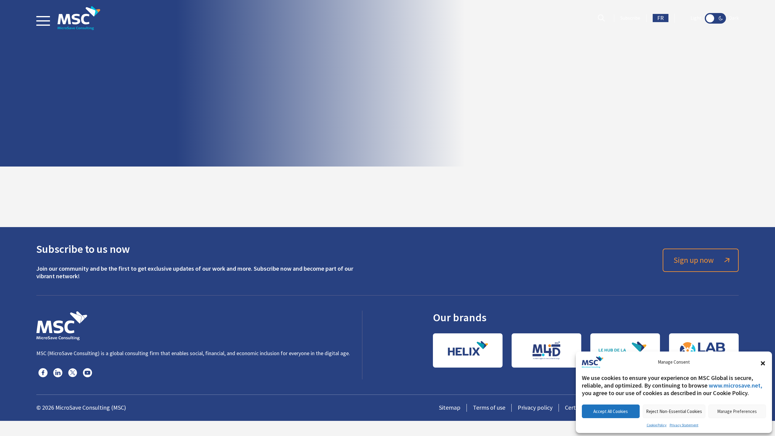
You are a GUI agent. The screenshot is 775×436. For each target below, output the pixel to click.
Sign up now (694, 260)
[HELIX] (468, 350)
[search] (603, 18)
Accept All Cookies (610, 411)
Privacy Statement (684, 425)
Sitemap (449, 407)
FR (660, 18)
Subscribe (630, 18)
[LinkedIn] (57, 372)
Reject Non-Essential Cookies (674, 411)
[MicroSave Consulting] (61, 325)
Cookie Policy (657, 425)
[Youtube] (87, 372)
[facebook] (43, 372)
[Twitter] (72, 372)
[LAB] (704, 350)
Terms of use (489, 407)
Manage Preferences (737, 411)
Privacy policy (535, 407)
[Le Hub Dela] (625, 350)
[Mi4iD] (546, 350)
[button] (763, 362)
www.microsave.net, (735, 385)
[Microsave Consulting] (79, 18)
